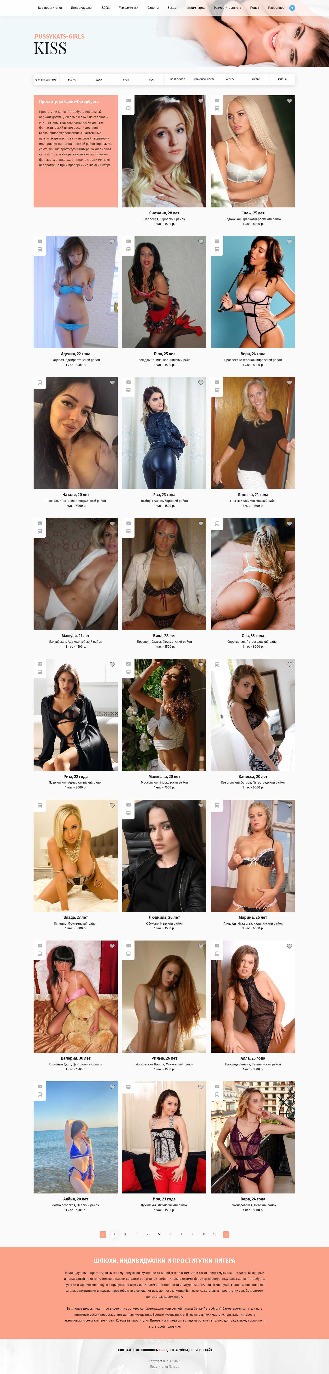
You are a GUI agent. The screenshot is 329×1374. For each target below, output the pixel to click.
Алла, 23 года (253, 1058)
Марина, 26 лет (253, 917)
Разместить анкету (227, 8)
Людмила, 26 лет (164, 917)
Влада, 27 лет (76, 917)
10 (214, 1234)
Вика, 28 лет (164, 636)
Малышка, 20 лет (164, 776)
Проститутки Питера (164, 1367)
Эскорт (172, 8)
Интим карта (196, 8)
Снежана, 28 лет (164, 213)
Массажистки (128, 8)
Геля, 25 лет (164, 354)
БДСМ (106, 8)
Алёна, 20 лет (75, 1199)
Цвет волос (177, 79)
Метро (256, 79)
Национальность (203, 79)
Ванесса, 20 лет (253, 776)
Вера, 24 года (253, 354)
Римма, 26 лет (164, 1058)
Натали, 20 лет (75, 494)
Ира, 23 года (164, 1199)
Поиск (254, 8)
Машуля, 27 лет (76, 636)
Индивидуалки (81, 8)
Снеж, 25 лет (252, 213)
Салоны (153, 8)
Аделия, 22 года (75, 354)
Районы (282, 79)
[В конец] (226, 1234)
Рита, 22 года (76, 776)
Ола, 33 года (253, 636)
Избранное (276, 8)
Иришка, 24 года (253, 494)
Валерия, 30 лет (75, 1058)
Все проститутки (50, 8)
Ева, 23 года (164, 494)
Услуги (230, 79)
